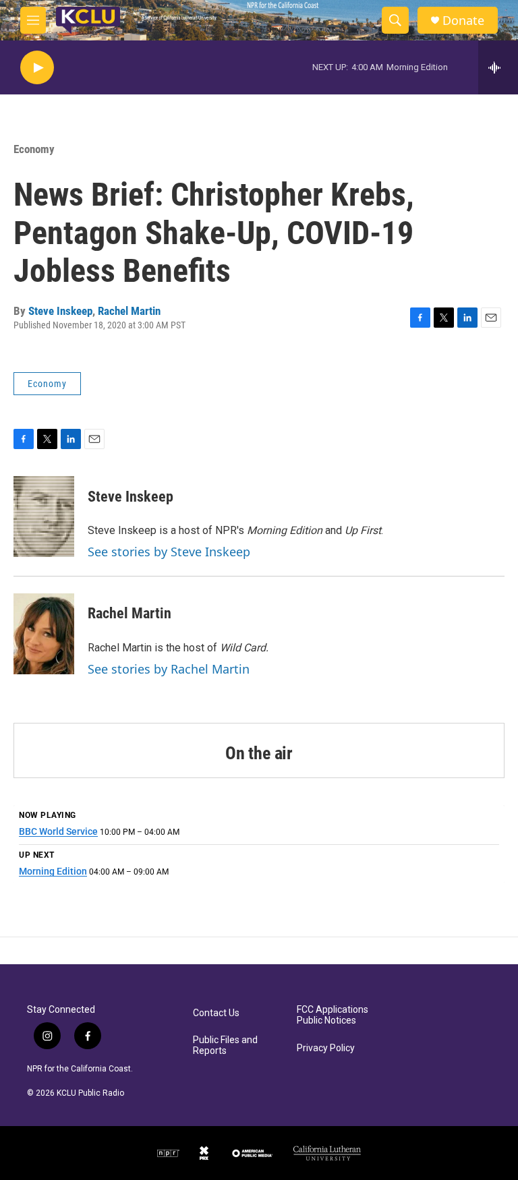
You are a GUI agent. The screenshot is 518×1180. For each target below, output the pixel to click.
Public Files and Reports (225, 1045)
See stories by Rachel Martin (169, 669)
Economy (34, 149)
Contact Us (216, 1013)
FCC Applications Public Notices (332, 1015)
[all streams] (498, 67)
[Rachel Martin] (43, 633)
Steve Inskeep (60, 311)
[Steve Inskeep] (43, 516)
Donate (463, 20)
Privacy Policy (326, 1048)
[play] (37, 68)
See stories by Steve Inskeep (169, 551)
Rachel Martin (129, 311)
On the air (259, 753)
